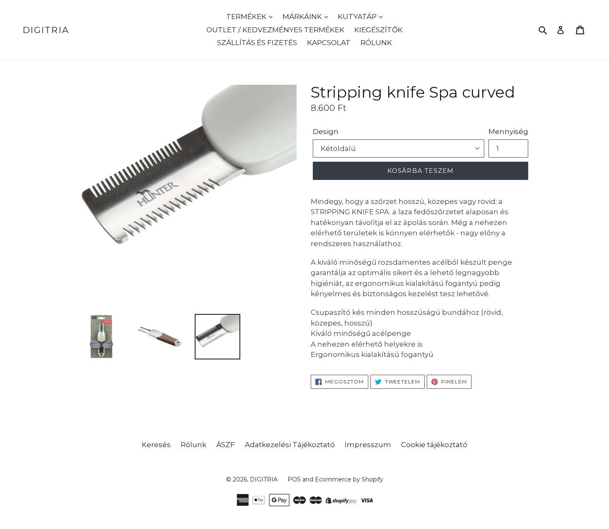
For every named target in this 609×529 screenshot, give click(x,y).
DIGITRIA (46, 30)
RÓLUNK (376, 42)
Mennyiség (508, 131)
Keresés (156, 444)
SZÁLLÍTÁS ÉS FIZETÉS (257, 42)
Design (325, 131)
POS (294, 479)
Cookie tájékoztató (434, 444)
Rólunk (193, 444)
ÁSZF (225, 444)
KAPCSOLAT (328, 42)
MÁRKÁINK (303, 16)
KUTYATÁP (358, 16)
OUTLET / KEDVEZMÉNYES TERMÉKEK (275, 30)
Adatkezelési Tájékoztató (290, 444)
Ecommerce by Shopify (349, 479)
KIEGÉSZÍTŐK (378, 30)
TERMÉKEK (247, 16)
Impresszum (368, 444)
